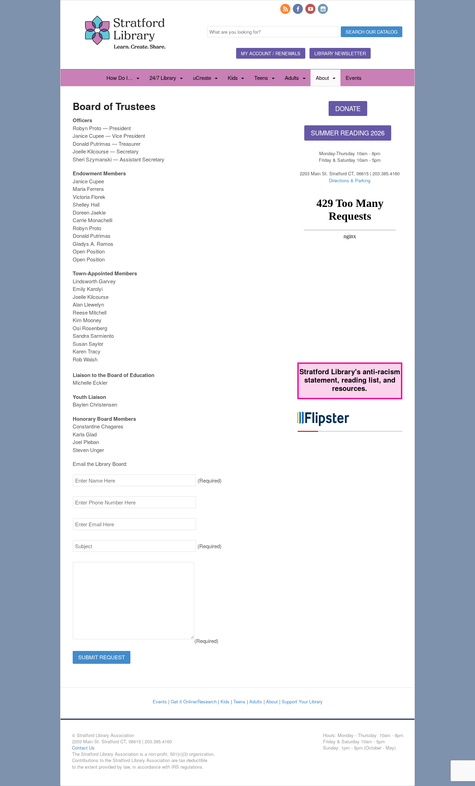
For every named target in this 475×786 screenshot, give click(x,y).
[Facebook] (298, 9)
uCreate (202, 77)
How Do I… (119, 77)
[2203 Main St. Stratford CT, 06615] (125, 56)
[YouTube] (310, 9)
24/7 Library (163, 77)
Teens (261, 77)
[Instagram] (323, 9)
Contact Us (83, 747)
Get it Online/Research (194, 701)
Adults (292, 77)
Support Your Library (302, 701)
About (322, 77)
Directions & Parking (349, 180)
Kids (233, 77)
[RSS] (285, 9)
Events (354, 77)
